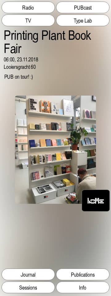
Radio (28, 7)
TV (28, 20)
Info (82, 287)
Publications (83, 274)
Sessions (28, 287)
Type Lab (83, 20)
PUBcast (83, 7)
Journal (28, 274)
